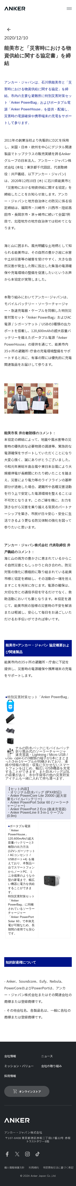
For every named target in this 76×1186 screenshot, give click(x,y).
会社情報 (10, 1056)
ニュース (47, 1056)
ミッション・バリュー (19, 1066)
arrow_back (8, 29)
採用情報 (10, 1076)
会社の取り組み (51, 1066)
